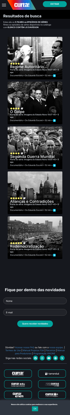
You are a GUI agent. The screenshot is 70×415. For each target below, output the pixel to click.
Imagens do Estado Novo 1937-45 (40, 69)
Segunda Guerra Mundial (32, 156)
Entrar (54, 4)
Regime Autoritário (27, 67)
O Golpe (17, 111)
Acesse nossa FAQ (24, 347)
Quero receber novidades (35, 323)
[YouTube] (48, 358)
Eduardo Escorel (35, 75)
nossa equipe (56, 347)
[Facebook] (35, 358)
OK (35, 408)
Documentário (16, 75)
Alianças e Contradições (32, 201)
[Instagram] (42, 358)
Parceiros (50, 350)
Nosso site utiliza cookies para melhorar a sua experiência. (35, 404)
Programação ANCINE (44, 353)
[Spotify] (55, 358)
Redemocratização (27, 246)
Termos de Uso (13, 350)
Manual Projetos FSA (33, 350)
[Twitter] (62, 358)
